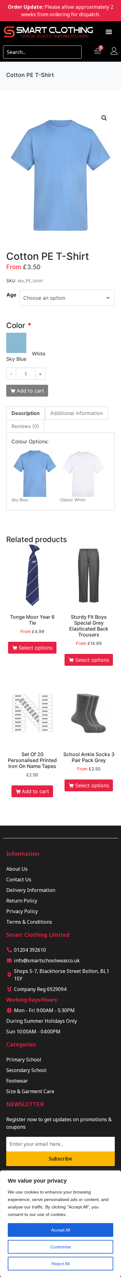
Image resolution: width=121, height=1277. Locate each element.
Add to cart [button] (35, 791)
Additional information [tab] (76, 413)
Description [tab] (25, 413)
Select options (35, 648)
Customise (60, 1246)
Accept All (60, 1229)
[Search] (74, 52)
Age (11, 295)
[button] (109, 32)
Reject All (60, 1263)
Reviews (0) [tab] (25, 426)
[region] (60, 1223)
